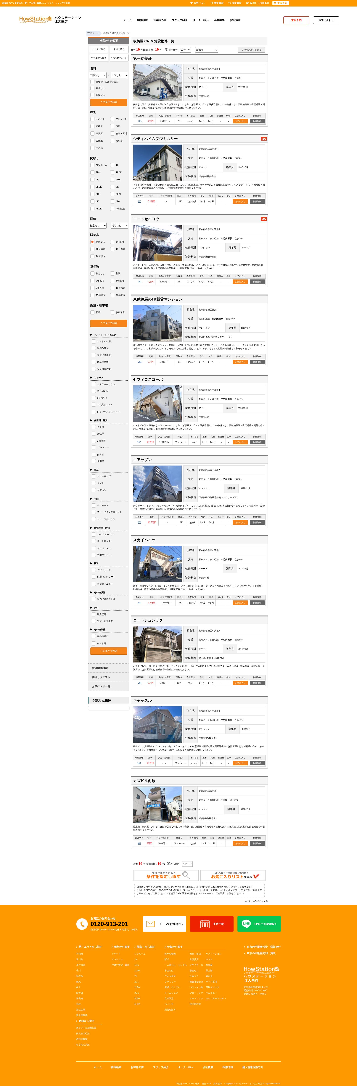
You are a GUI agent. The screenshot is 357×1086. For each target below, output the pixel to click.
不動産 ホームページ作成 (187, 1083)
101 (139, 602)
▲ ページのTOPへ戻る (256, 901)
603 (139, 522)
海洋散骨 (217, 1083)
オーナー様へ (201, 20)
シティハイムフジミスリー (155, 139)
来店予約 (218, 924)
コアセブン (142, 460)
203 (139, 763)
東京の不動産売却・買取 (261, 953)
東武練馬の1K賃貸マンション (158, 299)
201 (139, 683)
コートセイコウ (146, 219)
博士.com (206, 1083)
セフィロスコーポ (148, 379)
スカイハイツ (144, 540)
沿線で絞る (119, 49)
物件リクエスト (101, 677)
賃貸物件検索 (100, 668)
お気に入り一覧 (101, 686)
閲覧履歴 (219, 3)
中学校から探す (119, 57)
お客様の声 (159, 20)
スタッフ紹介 (179, 20)
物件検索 (142, 20)
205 (139, 121)
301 (139, 281)
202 (139, 362)
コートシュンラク (148, 620)
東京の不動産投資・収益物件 (264, 946)
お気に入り (240, 121)
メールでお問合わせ (171, 924)
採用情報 (235, 20)
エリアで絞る (98, 49)
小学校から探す (99, 57)
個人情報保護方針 (252, 1067)
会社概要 (219, 20)
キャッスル (142, 700)
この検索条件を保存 (251, 49)
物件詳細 (257, 121)
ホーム (128, 20)
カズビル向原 (144, 781)
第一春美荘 (142, 58)
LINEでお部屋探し (265, 924)
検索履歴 (237, 3)
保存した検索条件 (259, 3)
